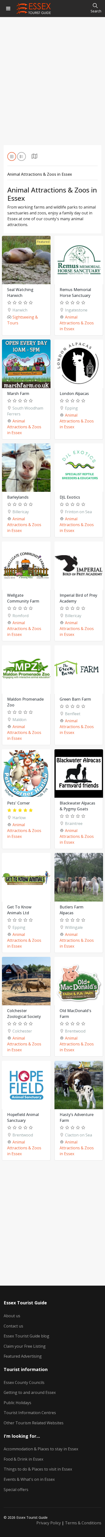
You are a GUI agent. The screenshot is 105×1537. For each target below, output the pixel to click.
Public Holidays (17, 1402)
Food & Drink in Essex (23, 1459)
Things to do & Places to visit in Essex (38, 1469)
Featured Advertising (23, 1356)
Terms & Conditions (83, 1523)
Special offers (16, 1489)
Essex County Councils (24, 1382)
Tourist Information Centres (30, 1412)
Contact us (13, 1326)
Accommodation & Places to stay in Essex (41, 1449)
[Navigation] (8, 8)
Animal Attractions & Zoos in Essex (77, 322)
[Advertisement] (52, 87)
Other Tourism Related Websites (33, 1423)
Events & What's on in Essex (29, 1479)
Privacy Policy (48, 1523)
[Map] (34, 157)
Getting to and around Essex (30, 1392)
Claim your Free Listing (25, 1346)
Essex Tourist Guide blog (26, 1336)
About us (12, 1315)
